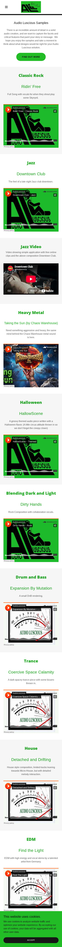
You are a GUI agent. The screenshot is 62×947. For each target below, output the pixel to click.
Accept (31, 940)
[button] (7, 7)
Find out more (31, 57)
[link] (31, 7)
